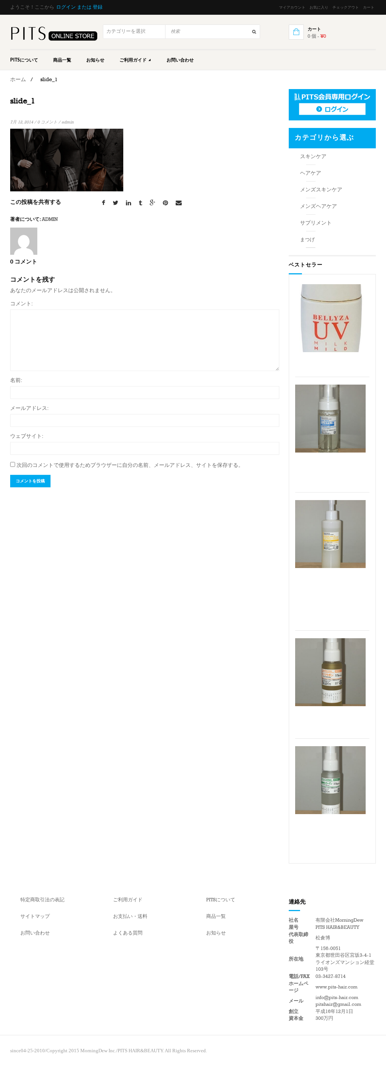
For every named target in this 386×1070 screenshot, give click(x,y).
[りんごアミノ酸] (330, 419)
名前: (16, 380)
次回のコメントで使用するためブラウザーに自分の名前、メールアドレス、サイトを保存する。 (130, 465)
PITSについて (24, 60)
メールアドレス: (29, 408)
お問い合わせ (180, 60)
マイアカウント (292, 7)
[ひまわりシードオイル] (330, 534)
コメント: (21, 303)
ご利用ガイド (133, 60)
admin (67, 122)
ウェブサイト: (26, 436)
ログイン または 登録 (79, 7)
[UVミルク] (330, 318)
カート (368, 7)
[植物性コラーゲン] (330, 780)
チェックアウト (345, 7)
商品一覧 (62, 60)
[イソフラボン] (330, 672)
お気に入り (318, 7)
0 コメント (47, 122)
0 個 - (317, 36)
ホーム (18, 79)
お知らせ (95, 60)
